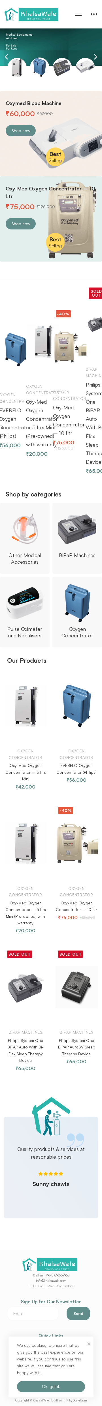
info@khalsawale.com (51, 1281)
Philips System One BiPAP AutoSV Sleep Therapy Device (76, 1047)
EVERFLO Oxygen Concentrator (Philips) (76, 768)
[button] (6, 56)
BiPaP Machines (82, 372)
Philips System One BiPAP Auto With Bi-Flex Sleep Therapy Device (81, 423)
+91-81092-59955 (57, 1275)
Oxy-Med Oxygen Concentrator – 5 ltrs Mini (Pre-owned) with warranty (28, 423)
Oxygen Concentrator (29, 389)
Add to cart (22, 370)
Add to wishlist (11, 379)
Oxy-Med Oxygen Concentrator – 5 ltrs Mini (25, 772)
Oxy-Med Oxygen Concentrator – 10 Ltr (55, 420)
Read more (81, 338)
